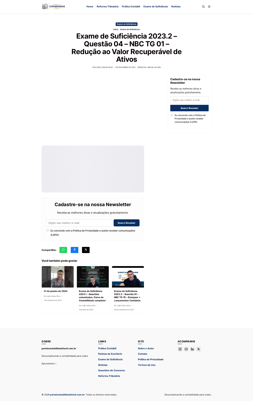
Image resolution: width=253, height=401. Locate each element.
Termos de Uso (146, 364)
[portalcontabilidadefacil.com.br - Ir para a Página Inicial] (54, 6)
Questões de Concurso (111, 370)
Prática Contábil (131, 6)
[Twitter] (198, 349)
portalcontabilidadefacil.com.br (67, 394)
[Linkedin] (192, 349)
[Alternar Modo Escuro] (209, 6)
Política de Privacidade (151, 359)
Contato (142, 353)
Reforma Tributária (107, 6)
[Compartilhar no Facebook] (74, 250)
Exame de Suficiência (155, 6)
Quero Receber (126, 222)
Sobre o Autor (146, 348)
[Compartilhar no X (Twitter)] (86, 250)
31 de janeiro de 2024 (55, 291)
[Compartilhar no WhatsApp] (63, 250)
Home (89, 6)
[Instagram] (180, 349)
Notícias (176, 6)
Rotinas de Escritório (110, 353)
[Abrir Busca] (203, 6)
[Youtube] (186, 349)
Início (115, 29)
